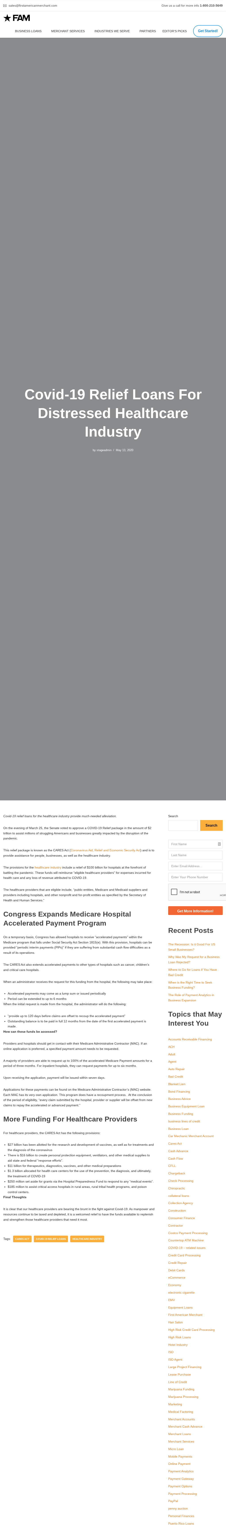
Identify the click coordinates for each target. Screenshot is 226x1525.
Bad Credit (175, 1076)
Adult (171, 1054)
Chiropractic (176, 1188)
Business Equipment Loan (186, 1106)
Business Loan (178, 1129)
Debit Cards (176, 1270)
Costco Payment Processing (187, 1233)
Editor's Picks (175, 31)
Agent (172, 1061)
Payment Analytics (181, 1471)
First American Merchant (185, 1315)
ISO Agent (175, 1359)
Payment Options (180, 1486)
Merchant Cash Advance (185, 1426)
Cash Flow (175, 1158)
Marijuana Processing (183, 1397)
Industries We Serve (112, 31)
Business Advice (179, 1099)
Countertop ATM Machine (186, 1240)
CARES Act (22, 1239)
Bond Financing (179, 1091)
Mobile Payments (180, 1456)
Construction (177, 1210)
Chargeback (176, 1173)
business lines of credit (184, 1121)
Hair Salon (175, 1322)
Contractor (175, 1225)
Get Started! (208, 31)
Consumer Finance (181, 1218)
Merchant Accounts (181, 1419)
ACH (171, 1047)
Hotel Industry (178, 1344)
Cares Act (175, 1143)
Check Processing (180, 1181)
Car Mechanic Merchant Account (191, 1136)
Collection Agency (180, 1203)
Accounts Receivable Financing (190, 1039)
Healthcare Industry (87, 1239)
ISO (170, 1352)
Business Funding (180, 1114)
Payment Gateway (181, 1478)
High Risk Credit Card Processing (191, 1330)
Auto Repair (176, 1069)
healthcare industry (48, 867)
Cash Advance (178, 1151)
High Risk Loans (179, 1337)
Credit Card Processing (184, 1255)
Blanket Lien (176, 1084)
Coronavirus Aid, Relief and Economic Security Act (105, 850)
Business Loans (28, 31)
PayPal (173, 1501)
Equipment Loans (180, 1307)
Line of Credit (177, 1382)
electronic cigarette (181, 1292)
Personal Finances (181, 1516)
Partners (147, 31)
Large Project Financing (185, 1367)
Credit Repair (177, 1263)
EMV (171, 1300)
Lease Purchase (179, 1374)
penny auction (178, 1508)
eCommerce (176, 1277)
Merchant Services (68, 31)
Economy (174, 1285)
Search (173, 816)
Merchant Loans (179, 1434)
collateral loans (178, 1196)
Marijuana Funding (181, 1389)
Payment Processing (182, 1493)
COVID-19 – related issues (186, 1248)
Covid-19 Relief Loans (51, 1239)
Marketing (175, 1404)
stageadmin (104, 450)
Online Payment (179, 1463)
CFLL (172, 1166)
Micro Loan (176, 1449)
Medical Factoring (180, 1411)
